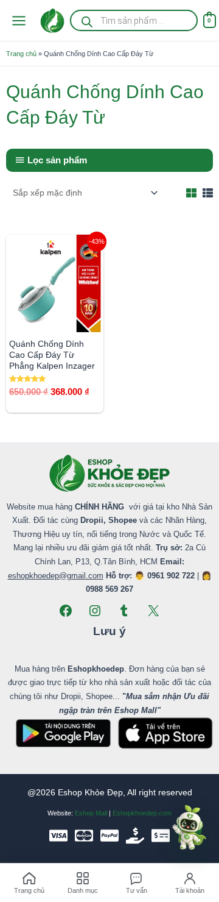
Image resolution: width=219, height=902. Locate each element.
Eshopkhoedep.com (142, 813)
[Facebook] (65, 610)
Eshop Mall (91, 813)
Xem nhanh (55, 322)
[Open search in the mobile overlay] (134, 20)
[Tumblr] (124, 610)
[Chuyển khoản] (160, 835)
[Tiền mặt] (135, 835)
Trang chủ (21, 53)
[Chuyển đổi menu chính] (18, 20)
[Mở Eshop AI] (189, 828)
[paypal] (109, 835)
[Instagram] (95, 610)
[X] (153, 610)
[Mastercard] (84, 835)
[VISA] (58, 835)
